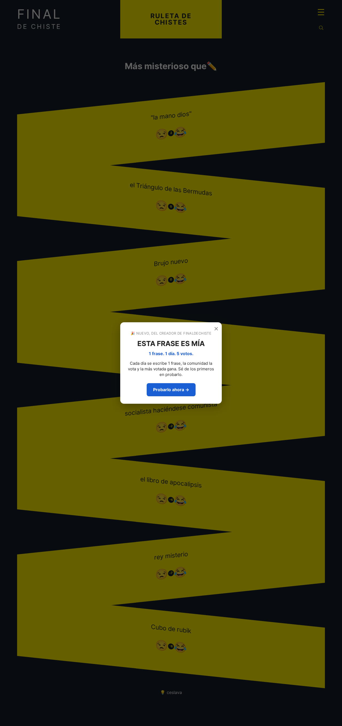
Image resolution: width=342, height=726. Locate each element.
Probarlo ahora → (171, 389)
